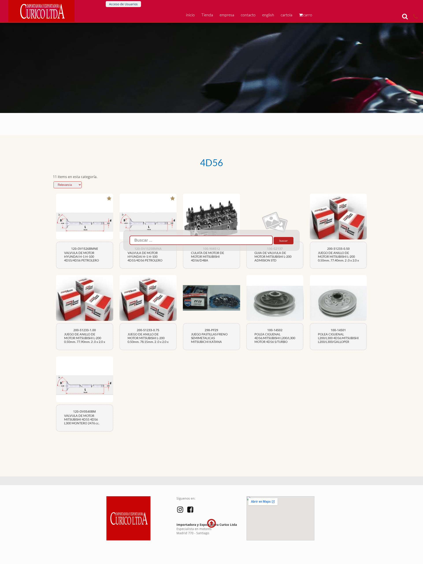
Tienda (207, 14)
